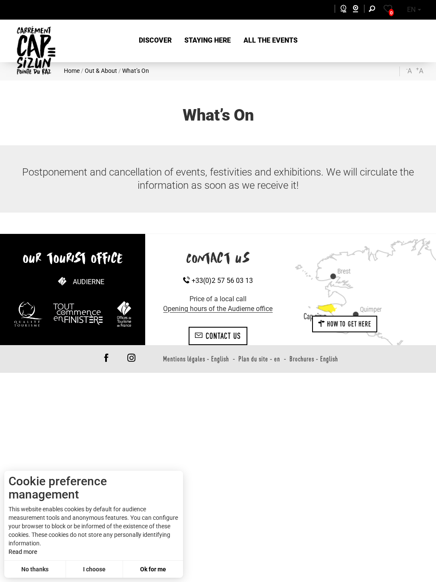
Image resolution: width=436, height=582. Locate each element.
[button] (155, 41)
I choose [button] (94, 569)
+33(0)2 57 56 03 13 (221, 281)
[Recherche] (373, 10)
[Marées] (341, 10)
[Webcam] (360, 10)
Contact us (222, 335)
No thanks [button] (35, 569)
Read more (23, 551)
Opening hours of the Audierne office (217, 309)
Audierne (88, 282)
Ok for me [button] (153, 569)
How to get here (348, 324)
